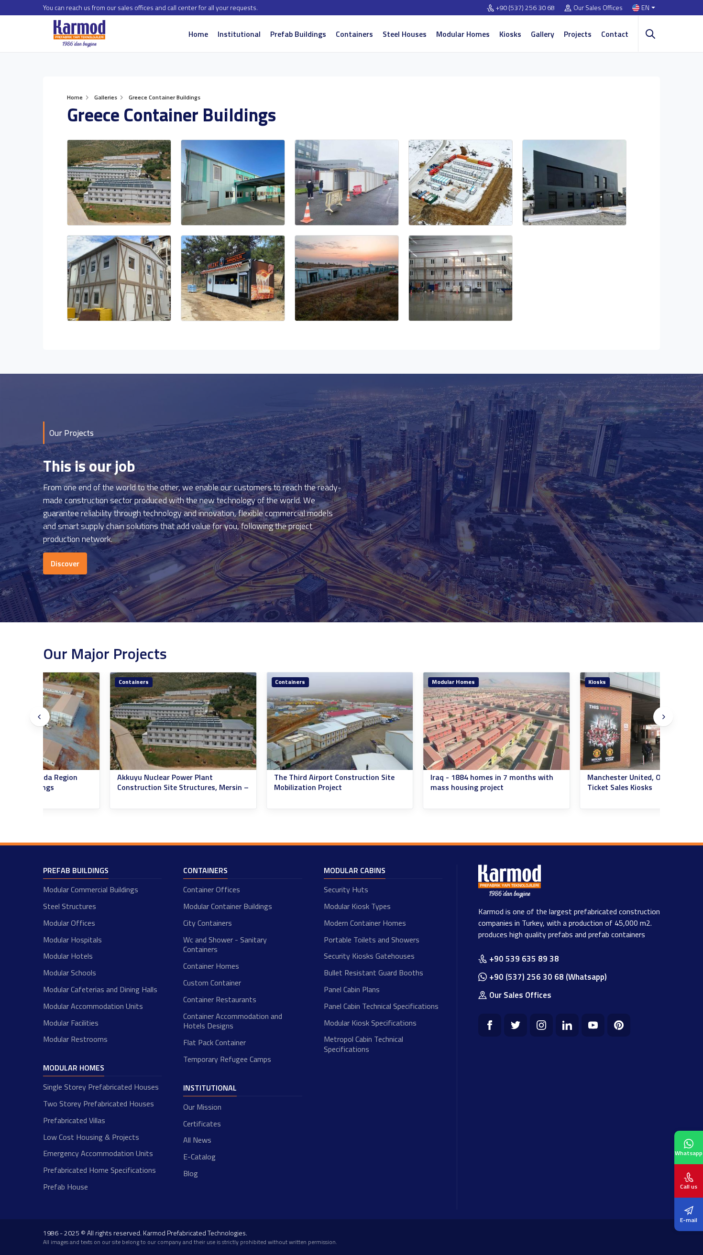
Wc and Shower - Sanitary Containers (225, 944)
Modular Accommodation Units (93, 1006)
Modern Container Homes (365, 923)
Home (198, 34)
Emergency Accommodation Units (98, 1153)
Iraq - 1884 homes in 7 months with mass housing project (425, 782)
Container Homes (211, 966)
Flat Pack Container (214, 1042)
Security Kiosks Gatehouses (369, 956)
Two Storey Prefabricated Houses (98, 1103)
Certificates (202, 1123)
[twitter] (515, 1025)
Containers (354, 34)
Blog (190, 1173)
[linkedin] (567, 1025)
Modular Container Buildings (227, 906)
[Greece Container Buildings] (119, 183)
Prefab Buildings (298, 34)
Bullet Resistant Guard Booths (373, 972)
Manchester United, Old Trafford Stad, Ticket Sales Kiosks (586, 782)
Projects (578, 34)
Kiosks (510, 34)
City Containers (207, 923)
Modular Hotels (68, 956)
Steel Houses (405, 34)
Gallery (542, 34)
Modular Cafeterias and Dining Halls (100, 989)
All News (197, 1140)
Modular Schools (69, 972)
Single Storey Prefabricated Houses (101, 1087)
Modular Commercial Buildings (90, 889)
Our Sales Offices (598, 7)
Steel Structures (69, 906)
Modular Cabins (354, 870)
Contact (614, 34)
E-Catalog (199, 1156)
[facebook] (489, 1025)
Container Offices (211, 889)
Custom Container (212, 982)
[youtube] (593, 1025)
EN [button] (645, 7)
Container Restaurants (219, 999)
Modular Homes (463, 34)
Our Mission (202, 1107)
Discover (65, 563)
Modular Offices (69, 923)
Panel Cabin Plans (352, 989)
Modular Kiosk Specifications (370, 1022)
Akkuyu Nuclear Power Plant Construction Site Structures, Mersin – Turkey (116, 787)
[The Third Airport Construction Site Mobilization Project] (273, 721)
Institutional (239, 34)
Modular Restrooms (75, 1039)
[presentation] (40, 717)
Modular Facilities (71, 1022)
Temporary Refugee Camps (227, 1059)
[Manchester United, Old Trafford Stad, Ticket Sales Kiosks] (587, 721)
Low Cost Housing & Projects (91, 1137)
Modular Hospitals (72, 939)
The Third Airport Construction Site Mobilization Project (268, 782)
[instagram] (541, 1025)
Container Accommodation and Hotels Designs (232, 1021)
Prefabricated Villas (74, 1120)
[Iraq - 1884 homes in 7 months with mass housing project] (430, 721)
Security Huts (346, 889)
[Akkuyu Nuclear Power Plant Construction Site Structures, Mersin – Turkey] (117, 721)
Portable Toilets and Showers (371, 939)
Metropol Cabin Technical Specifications (363, 1044)
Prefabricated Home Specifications (99, 1170)
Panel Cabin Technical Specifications (381, 1006)
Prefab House (65, 1186)
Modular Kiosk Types (357, 906)
